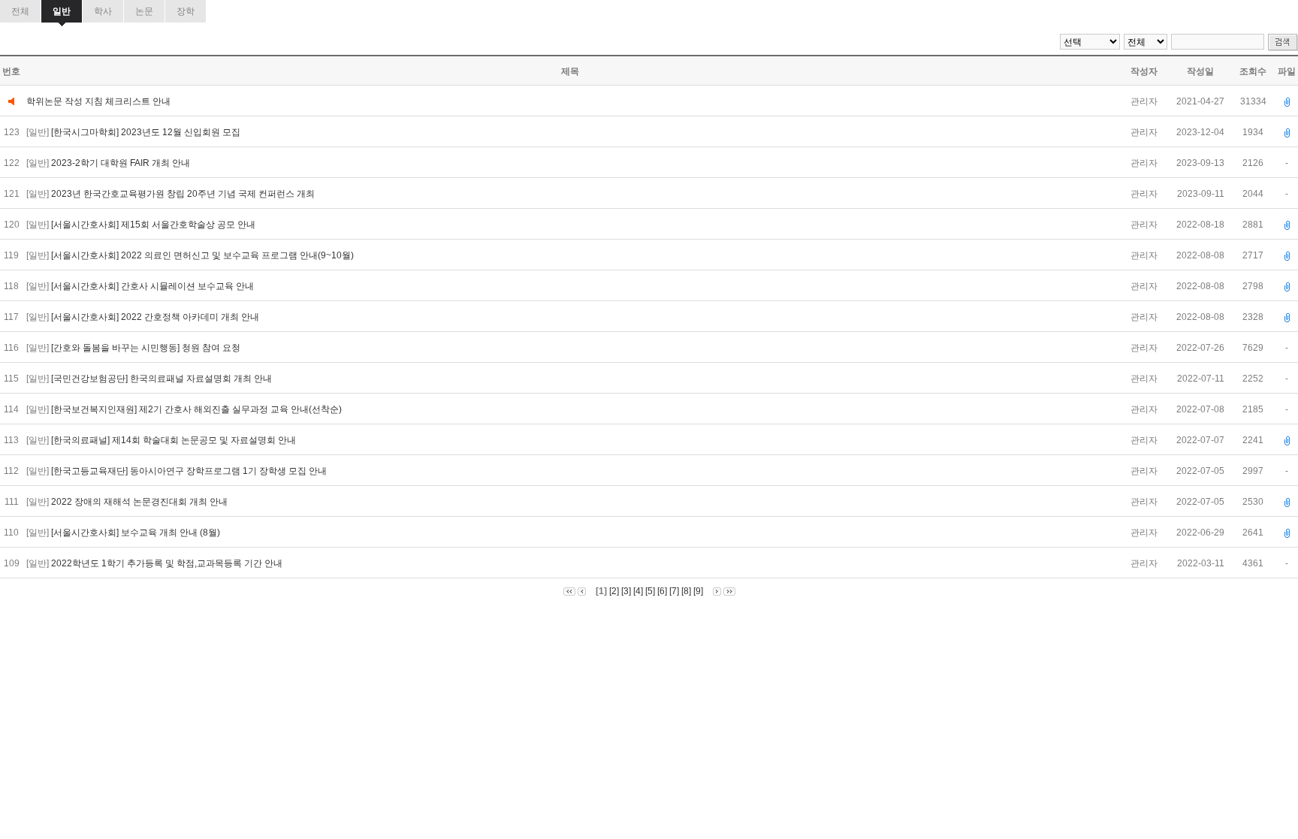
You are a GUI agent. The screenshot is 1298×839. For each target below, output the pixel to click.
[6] (662, 591)
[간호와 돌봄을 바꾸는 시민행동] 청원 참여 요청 (147, 348)
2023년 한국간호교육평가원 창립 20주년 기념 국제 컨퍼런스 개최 (184, 194)
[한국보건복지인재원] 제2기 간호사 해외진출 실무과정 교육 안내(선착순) (197, 409)
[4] (638, 591)
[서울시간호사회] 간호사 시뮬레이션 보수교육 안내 (153, 286)
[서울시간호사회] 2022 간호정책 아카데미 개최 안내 (156, 317)
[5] (650, 591)
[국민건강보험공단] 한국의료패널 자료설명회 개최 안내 (162, 378)
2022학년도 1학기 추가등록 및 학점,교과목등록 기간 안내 (168, 563)
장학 (186, 11)
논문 (144, 11)
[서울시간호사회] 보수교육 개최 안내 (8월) (136, 532)
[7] (674, 591)
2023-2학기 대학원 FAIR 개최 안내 (121, 163)
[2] (614, 591)
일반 (62, 11)
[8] (686, 591)
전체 (20, 11)
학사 (103, 11)
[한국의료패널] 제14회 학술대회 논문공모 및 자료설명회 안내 (174, 440)
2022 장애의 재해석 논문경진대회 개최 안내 (140, 501)
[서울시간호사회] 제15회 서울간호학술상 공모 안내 (154, 224)
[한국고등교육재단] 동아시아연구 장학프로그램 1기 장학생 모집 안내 (190, 471)
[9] (698, 591)
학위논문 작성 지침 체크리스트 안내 (98, 101)
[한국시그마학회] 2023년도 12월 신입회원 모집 (147, 132)
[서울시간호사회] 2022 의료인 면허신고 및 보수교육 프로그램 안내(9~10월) (203, 255)
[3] (626, 591)
